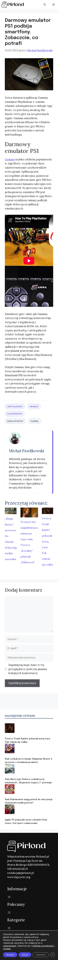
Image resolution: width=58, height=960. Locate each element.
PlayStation (14, 413)
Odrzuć (25, 954)
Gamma (10, 159)
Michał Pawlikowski (26, 450)
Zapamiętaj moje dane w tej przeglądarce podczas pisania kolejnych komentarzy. (27, 669)
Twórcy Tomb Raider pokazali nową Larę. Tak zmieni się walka (47, 541)
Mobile (34, 406)
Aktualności (15, 406)
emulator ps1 (15, 421)
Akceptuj (10, 954)
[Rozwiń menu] (9, 897)
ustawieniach (9, 945)
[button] (44, 5)
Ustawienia (40, 954)
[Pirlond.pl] (13, 5)
